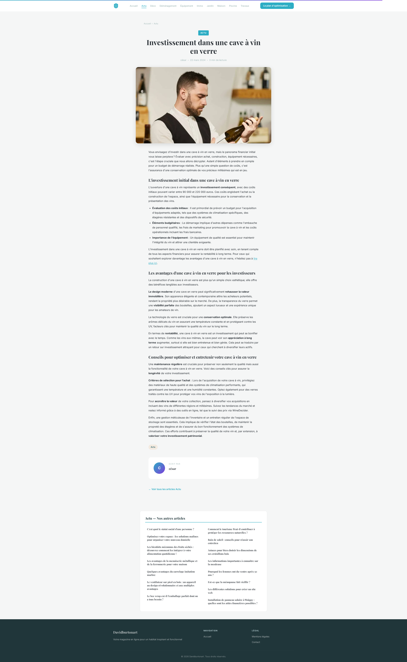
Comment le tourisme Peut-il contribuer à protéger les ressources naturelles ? (231, 531)
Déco (153, 5)
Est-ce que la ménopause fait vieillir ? (229, 582)
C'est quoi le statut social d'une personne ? (170, 529)
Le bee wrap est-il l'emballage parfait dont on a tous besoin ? (172, 597)
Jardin (210, 5)
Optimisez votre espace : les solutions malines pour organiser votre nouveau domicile (172, 538)
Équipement (186, 5)
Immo (200, 5)
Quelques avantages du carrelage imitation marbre (171, 573)
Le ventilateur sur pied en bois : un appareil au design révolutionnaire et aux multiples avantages (171, 585)
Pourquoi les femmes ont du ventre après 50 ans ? (232, 573)
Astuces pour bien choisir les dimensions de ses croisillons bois (232, 552)
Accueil (134, 5)
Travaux (245, 5)
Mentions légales (260, 636)
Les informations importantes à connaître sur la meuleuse (233, 562)
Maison (221, 5)
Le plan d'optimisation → (277, 5)
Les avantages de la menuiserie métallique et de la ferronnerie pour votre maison (172, 562)
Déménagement (168, 5)
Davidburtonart (125, 632)
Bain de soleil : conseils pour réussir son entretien (230, 541)
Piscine (233, 5)
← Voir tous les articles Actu (164, 489)
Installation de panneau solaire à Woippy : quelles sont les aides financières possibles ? (232, 601)
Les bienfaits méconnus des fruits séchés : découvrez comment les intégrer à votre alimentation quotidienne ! (170, 550)
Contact (256, 642)
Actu (143, 5)
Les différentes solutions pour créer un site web (232, 591)
